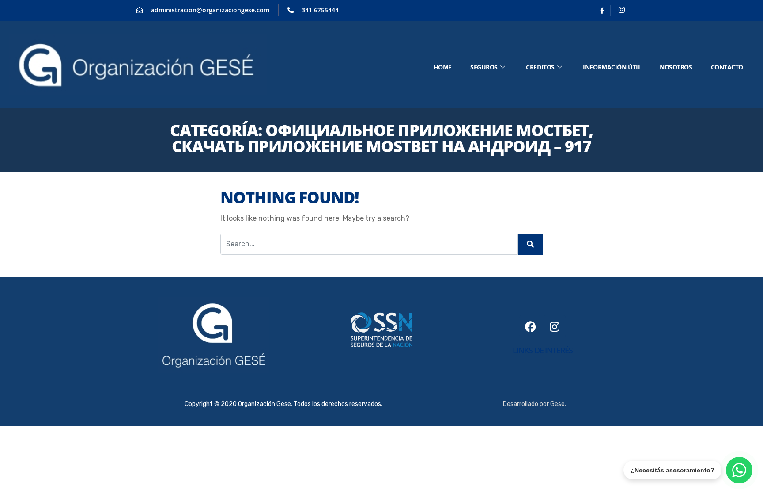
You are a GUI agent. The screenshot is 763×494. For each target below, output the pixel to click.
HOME (443, 67)
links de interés (543, 350)
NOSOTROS (676, 67)
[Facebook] (602, 10)
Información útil (612, 67)
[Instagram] (621, 10)
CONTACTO (727, 67)
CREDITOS (540, 67)
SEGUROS (484, 67)
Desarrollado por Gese (534, 404)
